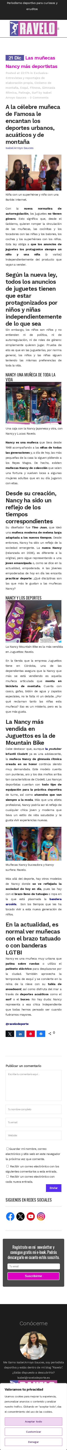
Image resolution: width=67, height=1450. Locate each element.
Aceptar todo (33, 1421)
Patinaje (24, 92)
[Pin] (31, 1033)
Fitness (35, 87)
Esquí (24, 87)
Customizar (33, 1431)
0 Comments (39, 97)
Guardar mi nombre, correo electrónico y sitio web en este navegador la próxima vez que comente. (33, 1154)
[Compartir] (20, 1033)
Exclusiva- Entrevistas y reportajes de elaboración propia (27, 78)
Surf (35, 92)
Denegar (33, 1441)
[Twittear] (10, 1033)
